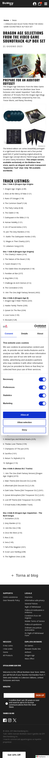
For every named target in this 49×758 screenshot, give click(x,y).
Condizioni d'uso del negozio (33, 616)
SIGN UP (40, 695)
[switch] (42, 387)
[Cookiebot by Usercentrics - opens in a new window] (35, 326)
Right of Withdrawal (33, 607)
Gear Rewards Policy (11, 600)
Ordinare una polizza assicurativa (33, 628)
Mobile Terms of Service (35, 621)
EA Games (29, 645)
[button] (45, 4)
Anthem (28, 652)
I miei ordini (7, 649)
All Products (8, 655)
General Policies (31, 603)
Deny (24, 430)
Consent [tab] (9, 334)
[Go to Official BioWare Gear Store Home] (9, 4)
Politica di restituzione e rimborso (34, 611)
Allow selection (24, 422)
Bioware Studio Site (33, 649)
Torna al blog (27, 575)
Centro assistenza (10, 597)
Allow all (25, 415)
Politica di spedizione (33, 624)
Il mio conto (8, 645)
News (14, 20)
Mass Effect (29, 658)
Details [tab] (24, 334)
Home (6, 20)
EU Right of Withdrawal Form (34, 634)
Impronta (28, 597)
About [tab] (40, 334)
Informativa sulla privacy (34, 600)
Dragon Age (30, 655)
